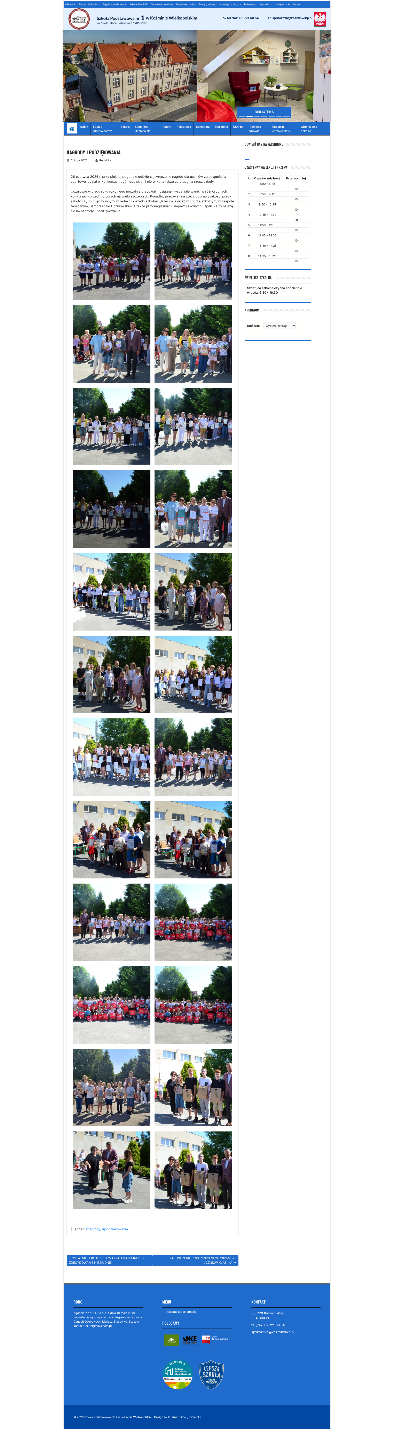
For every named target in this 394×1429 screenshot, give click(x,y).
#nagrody (93, 1229)
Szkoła (125, 126)
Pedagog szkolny (207, 4)
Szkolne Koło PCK (138, 4)
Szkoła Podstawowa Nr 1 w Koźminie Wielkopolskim (118, 1417)
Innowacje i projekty (229, 4)
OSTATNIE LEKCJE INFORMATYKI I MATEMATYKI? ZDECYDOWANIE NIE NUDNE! (106, 1260)
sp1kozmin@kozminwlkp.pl (292, 18)
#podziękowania (115, 1229)
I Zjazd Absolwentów (102, 129)
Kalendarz (203, 126)
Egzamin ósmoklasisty (281, 129)
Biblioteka (221, 126)
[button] (207, 76)
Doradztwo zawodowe (162, 4)
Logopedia (264, 4)
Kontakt (297, 4)
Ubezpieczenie (282, 4)
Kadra (167, 126)
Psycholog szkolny (185, 4)
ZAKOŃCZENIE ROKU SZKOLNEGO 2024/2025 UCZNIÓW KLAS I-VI (203, 1260)
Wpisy (83, 126)
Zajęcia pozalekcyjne (113, 4)
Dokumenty (250, 4)
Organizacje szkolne (309, 129)
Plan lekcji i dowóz (88, 4)
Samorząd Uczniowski (142, 129)
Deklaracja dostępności (181, 1311)
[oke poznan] (190, 1339)
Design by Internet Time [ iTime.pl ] (177, 1417)
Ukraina (238, 126)
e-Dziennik (70, 4)
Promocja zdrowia (255, 129)
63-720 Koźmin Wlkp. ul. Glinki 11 (268, 1315)
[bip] (215, 1339)
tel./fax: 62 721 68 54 (243, 18)
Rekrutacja (184, 126)
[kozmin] (171, 1339)
